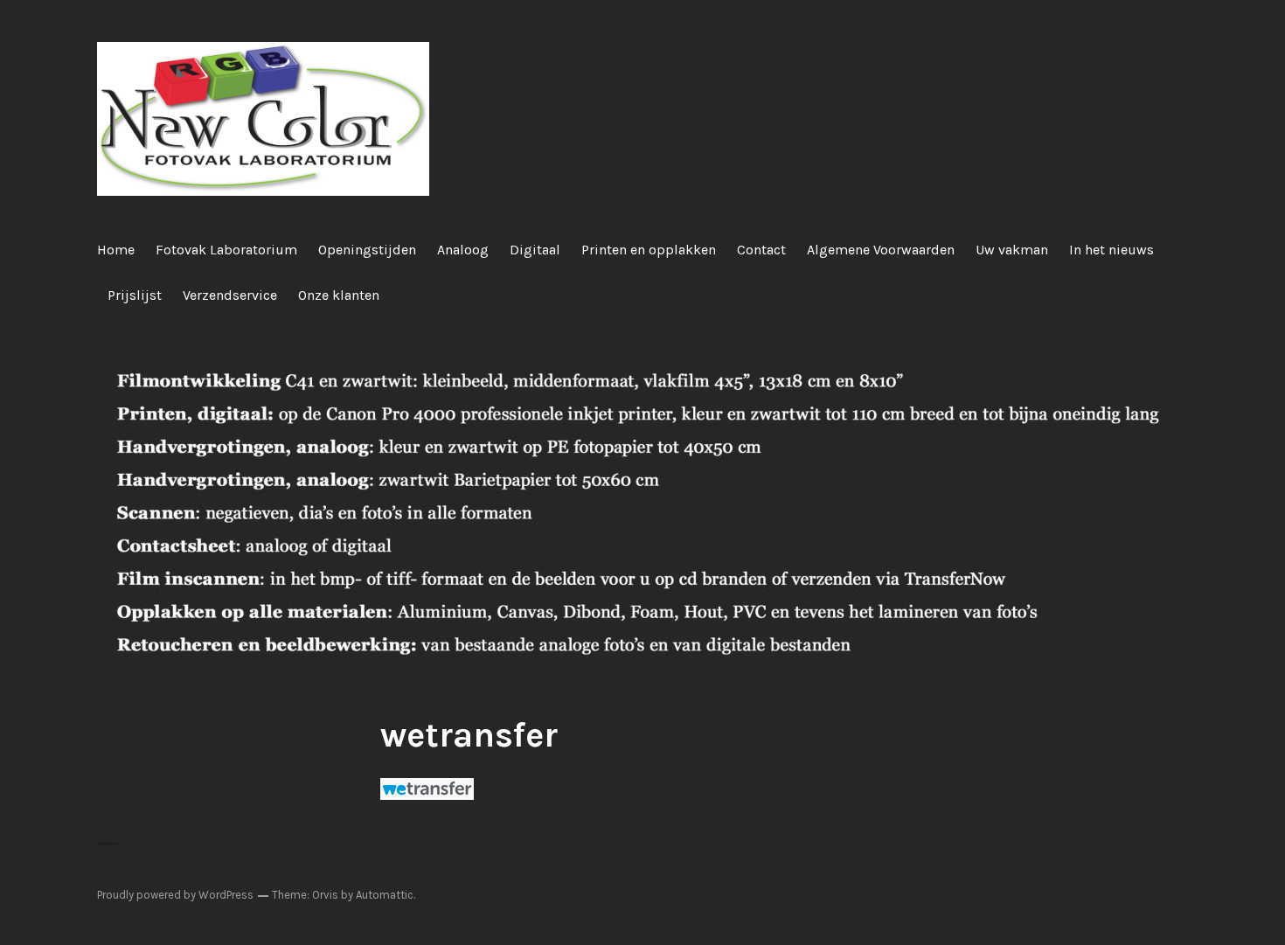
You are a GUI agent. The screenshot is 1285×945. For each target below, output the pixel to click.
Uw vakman (1012, 249)
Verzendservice (230, 295)
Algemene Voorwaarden (881, 249)
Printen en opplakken (648, 249)
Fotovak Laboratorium (226, 249)
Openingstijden (367, 249)
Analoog (463, 249)
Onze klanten (338, 295)
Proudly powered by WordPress (175, 894)
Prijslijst (135, 295)
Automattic (384, 894)
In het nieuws (1111, 249)
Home (116, 249)
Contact (761, 249)
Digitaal (535, 249)
